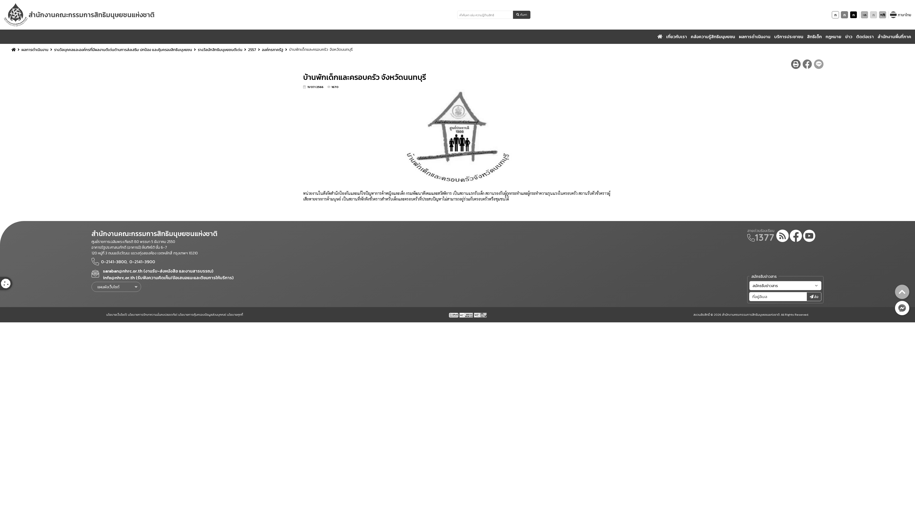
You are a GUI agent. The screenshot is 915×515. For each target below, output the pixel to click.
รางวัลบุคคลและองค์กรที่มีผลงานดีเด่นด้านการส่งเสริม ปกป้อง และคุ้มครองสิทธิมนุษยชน (123, 49)
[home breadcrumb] (13, 49)
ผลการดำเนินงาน (34, 49)
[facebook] (796, 236)
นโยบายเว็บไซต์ (116, 314)
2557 (252, 49)
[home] (659, 37)
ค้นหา (523, 15)
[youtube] (809, 236)
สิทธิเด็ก (814, 36)
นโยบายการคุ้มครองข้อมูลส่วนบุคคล (201, 314)
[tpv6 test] (454, 315)
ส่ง (816, 296)
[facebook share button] (807, 64)
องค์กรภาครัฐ (272, 49)
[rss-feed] (782, 236)
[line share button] (819, 64)
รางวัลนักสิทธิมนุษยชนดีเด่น (220, 49)
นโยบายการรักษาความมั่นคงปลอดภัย (152, 314)
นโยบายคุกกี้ (235, 314)
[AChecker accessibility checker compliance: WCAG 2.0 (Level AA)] (466, 315)
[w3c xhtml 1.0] (481, 315)
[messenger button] (902, 308)
